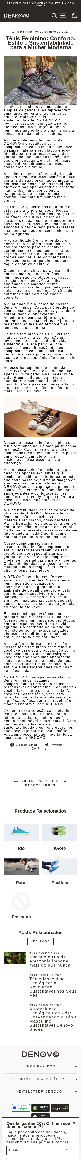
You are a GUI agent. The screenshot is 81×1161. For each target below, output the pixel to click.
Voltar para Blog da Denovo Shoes (43, 783)
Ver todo (40, 941)
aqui (37, 446)
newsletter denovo (39, 1091)
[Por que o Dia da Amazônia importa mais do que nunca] (15, 958)
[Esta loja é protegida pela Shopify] (40, 1108)
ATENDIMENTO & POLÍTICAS (39, 1079)
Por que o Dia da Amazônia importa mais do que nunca (50, 961)
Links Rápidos (39, 1066)
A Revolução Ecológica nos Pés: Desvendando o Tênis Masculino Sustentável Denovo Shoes (53, 1019)
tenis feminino (22, 31)
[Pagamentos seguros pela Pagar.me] (60, 1108)
